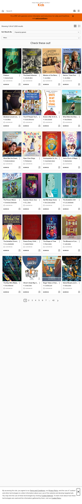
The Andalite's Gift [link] (69, 200)
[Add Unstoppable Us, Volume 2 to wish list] (59, 167)
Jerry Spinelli (48, 119)
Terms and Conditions (37, 491)
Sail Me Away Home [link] (50, 200)
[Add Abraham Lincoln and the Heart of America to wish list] (19, 126)
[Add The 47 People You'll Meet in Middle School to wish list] (39, 126)
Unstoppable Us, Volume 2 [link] (50, 158)
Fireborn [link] (6, 75)
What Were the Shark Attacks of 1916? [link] (70, 117)
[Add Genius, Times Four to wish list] (79, 84)
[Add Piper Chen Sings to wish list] (39, 167)
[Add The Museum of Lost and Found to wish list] (79, 250)
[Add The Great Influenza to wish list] (39, 84)
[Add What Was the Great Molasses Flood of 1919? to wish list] (19, 167)
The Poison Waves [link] (9, 200)
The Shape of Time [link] (49, 241)
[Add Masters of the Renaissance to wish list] (59, 84)
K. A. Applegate (69, 202)
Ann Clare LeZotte (50, 202)
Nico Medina (68, 119)
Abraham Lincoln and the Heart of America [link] (11, 117)
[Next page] (58, 300)
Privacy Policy (53, 491)
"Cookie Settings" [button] (47, 496)
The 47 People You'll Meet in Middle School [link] (30, 117)
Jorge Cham (28, 285)
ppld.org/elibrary (41, 18)
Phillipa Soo (28, 161)
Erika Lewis (68, 285)
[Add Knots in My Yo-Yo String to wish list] (59, 126)
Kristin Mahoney (29, 119)
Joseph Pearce (29, 244)
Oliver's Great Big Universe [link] (30, 283)
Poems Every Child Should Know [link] (30, 241)
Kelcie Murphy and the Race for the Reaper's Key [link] (70, 283)
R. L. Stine (28, 202)
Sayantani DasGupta (11, 202)
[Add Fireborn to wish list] (19, 84)
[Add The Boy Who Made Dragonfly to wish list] (19, 292)
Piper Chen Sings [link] (29, 158)
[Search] (3, 11)
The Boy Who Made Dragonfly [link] (11, 283)
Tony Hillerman (9, 285)
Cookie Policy (56, 498)
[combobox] (37, 11)
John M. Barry (29, 78)
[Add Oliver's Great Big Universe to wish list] (39, 292)
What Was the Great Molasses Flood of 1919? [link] (11, 158)
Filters (5, 38)
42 (53, 300)
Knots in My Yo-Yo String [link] (50, 117)
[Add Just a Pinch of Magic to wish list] (79, 167)
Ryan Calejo (48, 244)
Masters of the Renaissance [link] (50, 75)
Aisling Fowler (9, 78)
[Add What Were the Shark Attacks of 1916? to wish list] (79, 126)
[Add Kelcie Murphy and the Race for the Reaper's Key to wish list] (79, 292)
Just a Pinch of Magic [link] (70, 158)
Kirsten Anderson (10, 161)
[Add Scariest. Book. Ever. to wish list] (39, 209)
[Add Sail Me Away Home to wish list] (59, 209)
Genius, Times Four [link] (69, 75)
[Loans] (74, 11)
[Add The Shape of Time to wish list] (59, 250)
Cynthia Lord (48, 285)
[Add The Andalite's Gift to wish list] (79, 209)
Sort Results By (7, 32)
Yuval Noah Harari (50, 161)
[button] (75, 27)
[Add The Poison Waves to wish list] (19, 209)
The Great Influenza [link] (30, 75)
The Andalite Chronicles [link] (11, 241)
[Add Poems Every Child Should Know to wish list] (39, 250)
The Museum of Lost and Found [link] (70, 241)
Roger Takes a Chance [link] (50, 283)
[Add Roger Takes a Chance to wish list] (59, 292)
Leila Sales (68, 244)
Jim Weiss (47, 78)
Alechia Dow (68, 161)
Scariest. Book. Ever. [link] (30, 200)
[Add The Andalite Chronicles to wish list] (19, 250)
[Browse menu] (78, 11)
